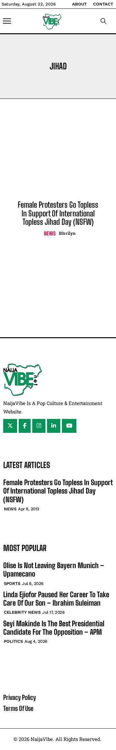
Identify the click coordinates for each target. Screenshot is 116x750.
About (79, 4)
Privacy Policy (19, 697)
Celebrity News (22, 612)
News (50, 233)
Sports (12, 583)
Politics (13, 641)
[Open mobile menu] (7, 21)
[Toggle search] (103, 21)
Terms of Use (18, 708)
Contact (103, 4)
